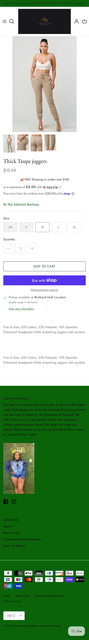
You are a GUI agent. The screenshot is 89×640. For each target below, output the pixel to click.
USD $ (11, 615)
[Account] (75, 21)
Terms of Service (14, 545)
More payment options (44, 290)
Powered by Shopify (50, 626)
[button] (44, 187)
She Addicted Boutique (23, 204)
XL (74, 227)
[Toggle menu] (4, 21)
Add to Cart (44, 266)
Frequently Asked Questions (22, 539)
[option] (44, 84)
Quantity (9, 239)
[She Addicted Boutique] (44, 21)
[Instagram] (13, 501)
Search (7, 526)
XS (10, 227)
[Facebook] (5, 501)
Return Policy (11, 532)
